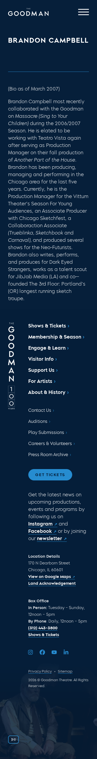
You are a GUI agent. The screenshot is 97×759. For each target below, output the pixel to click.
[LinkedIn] (66, 652)
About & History (46, 392)
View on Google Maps (49, 576)
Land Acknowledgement (52, 583)
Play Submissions (46, 432)
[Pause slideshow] (13, 739)
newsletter (49, 538)
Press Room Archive (48, 454)
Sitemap (65, 671)
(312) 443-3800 (42, 628)
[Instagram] (30, 652)
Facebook (40, 531)
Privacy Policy (40, 671)
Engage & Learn (46, 348)
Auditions (37, 421)
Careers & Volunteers (50, 443)
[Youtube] (54, 652)
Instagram (40, 524)
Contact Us (39, 410)
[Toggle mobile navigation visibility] (83, 12)
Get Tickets (50, 474)
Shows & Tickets (47, 326)
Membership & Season (54, 337)
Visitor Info (41, 359)
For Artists (40, 381)
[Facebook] (42, 652)
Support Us (41, 370)
